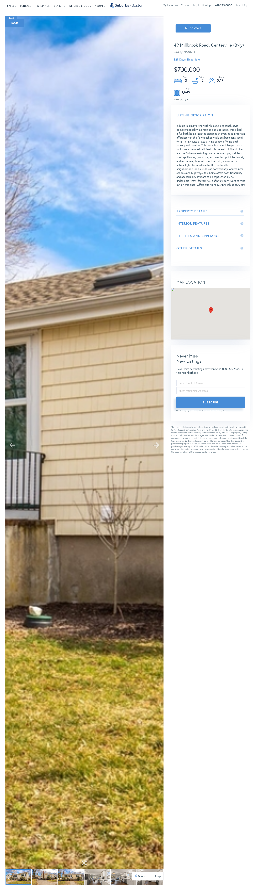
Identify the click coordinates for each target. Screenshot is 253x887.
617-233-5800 (223, 5)
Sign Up (206, 5)
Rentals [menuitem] (25, 5)
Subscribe (211, 402)
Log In (196, 5)
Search (239, 5)
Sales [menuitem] (10, 5)
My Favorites (170, 5)
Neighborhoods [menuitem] (80, 5)
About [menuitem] (99, 5)
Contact (186, 5)
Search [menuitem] (59, 5)
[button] (211, 310)
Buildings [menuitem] (43, 5)
